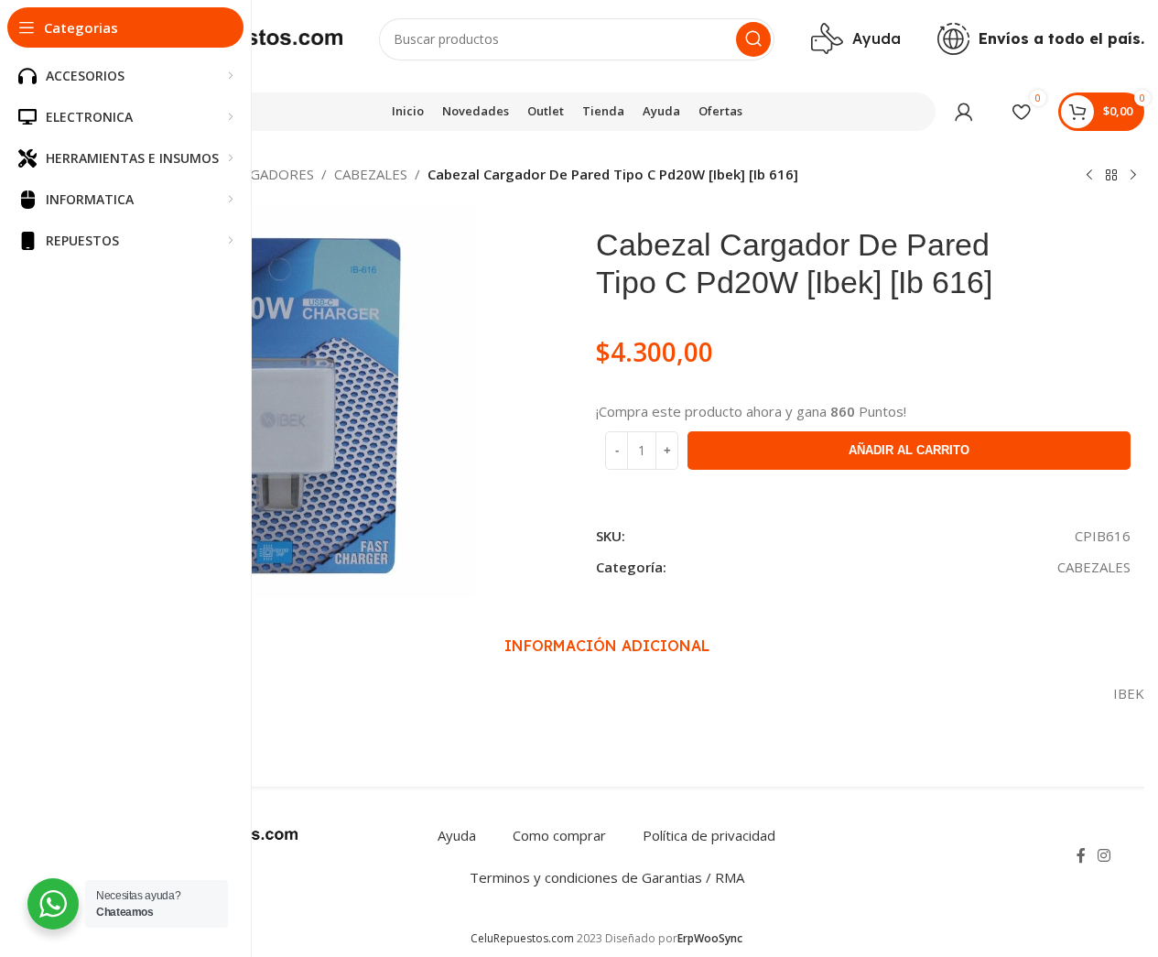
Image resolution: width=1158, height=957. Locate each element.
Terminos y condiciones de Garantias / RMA (607, 877)
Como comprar (559, 835)
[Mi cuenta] (964, 111)
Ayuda (457, 835)
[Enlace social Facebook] (1081, 856)
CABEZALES (370, 174)
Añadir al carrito (909, 450)
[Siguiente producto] (1133, 176)
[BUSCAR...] (753, 39)
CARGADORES (269, 174)
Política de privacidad (709, 835)
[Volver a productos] (1111, 176)
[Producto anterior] (1089, 176)
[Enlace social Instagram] (1104, 856)
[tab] (606, 645)
